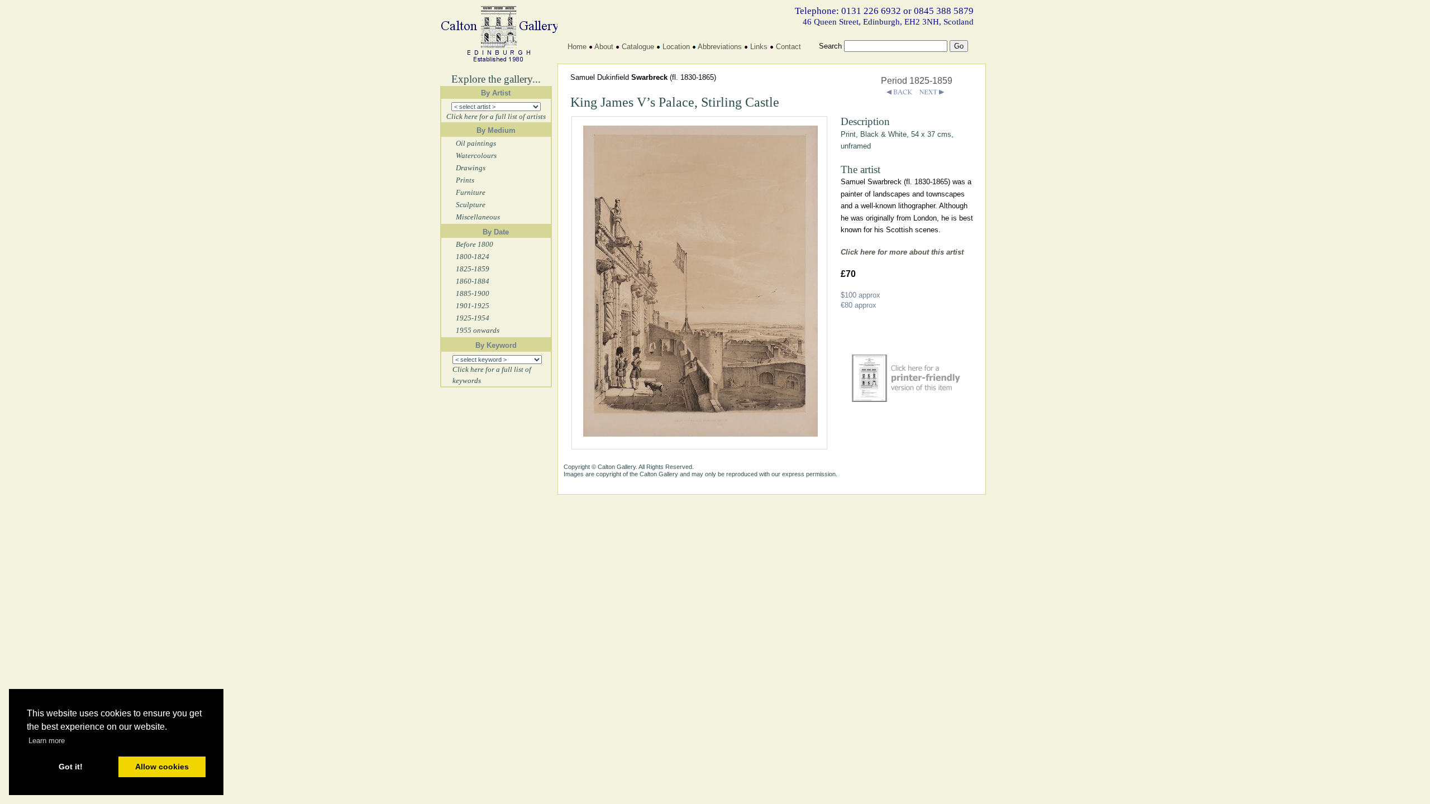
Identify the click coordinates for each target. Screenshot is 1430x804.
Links (759, 46)
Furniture (470, 192)
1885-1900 (472, 293)
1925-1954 (472, 318)
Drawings (470, 168)
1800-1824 (472, 256)
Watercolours (476, 155)
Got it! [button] (71, 766)
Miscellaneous (478, 217)
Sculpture (470, 204)
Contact (788, 46)
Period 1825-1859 (916, 80)
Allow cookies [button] (162, 766)
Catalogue (638, 46)
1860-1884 (472, 281)
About (603, 46)
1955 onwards (477, 330)
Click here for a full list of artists (496, 116)
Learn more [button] (46, 740)
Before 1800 (474, 244)
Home (577, 46)
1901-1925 (472, 306)
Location (676, 46)
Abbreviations (720, 46)
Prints (465, 180)
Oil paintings (476, 143)
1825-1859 (472, 269)
